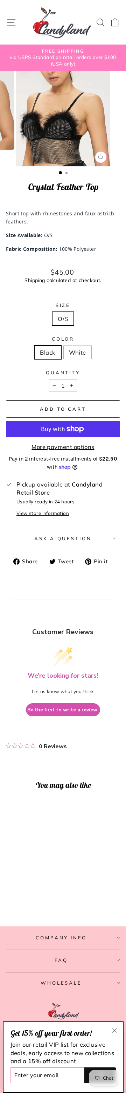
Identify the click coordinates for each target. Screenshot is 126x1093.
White (77, 352)
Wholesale (61, 983)
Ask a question (63, 538)
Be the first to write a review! (63, 709)
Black (47, 352)
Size (63, 305)
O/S (63, 318)
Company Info (61, 937)
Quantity (63, 372)
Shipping (34, 280)
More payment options (62, 446)
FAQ (61, 960)
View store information (42, 513)
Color (63, 339)
